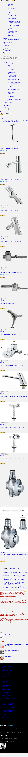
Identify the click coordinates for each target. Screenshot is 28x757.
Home (1, 117)
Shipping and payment (7, 42)
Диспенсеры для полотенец (9, 707)
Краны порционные (12, 31)
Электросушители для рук (21, 578)
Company (5, 38)
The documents (6, 45)
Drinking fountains (12, 17)
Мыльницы (10, 35)
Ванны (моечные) (12, 15)
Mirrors (9, 14)
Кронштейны (10, 588)
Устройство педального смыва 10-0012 (11, 272)
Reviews (20, 39)
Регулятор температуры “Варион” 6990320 (12, 365)
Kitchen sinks (11, 36)
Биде (9, 11)
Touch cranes (11, 32)
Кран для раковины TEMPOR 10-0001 (11, 179)
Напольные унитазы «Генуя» (9, 685)
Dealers (4, 44)
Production (16, 39)
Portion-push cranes (21, 586)
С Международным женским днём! (12, 650)
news (5, 107)
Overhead (24, 569)
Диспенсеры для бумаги (13, 25)
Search (13, 0)
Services (7, 41)
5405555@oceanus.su (9, 741)
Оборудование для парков (14, 21)
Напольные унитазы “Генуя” (16, 572)
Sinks (9, 5)
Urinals (9, 7)
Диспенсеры (10, 27)
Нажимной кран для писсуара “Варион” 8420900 (14, 458)
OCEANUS (8, 752)
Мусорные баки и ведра (13, 29)
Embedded (8, 571)
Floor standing (17, 569)
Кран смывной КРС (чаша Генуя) (9, 148)
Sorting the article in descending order (13, 121)
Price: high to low (14, 120)
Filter (25, 591)
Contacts (7, 48)
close (1, 55)
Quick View (2, 146)
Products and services (7, 666)
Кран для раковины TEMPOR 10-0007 (11, 241)
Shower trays (11, 10)
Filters (1, 118)
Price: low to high (6, 120)
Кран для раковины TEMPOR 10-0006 (11, 210)
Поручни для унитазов (20, 582)
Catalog (4, 2)
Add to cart (2, 215)
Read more (2, 153)
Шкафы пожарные (12, 18)
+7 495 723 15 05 (13, 725)
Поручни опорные (9, 582)
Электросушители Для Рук (14, 22)
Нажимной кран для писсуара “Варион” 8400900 (14, 427)
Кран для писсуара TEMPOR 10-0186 (10, 334)
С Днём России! (8, 634)
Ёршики (4, 714)
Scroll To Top (3, 754)
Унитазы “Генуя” (11, 8)
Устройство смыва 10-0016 (8, 303)
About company (10, 39)
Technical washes (11, 12)
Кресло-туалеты (18, 583)
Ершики (9, 34)
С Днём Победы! (8, 640)
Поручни (10, 28)
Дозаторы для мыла (12, 24)
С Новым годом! (8, 656)
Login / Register (6, 50)
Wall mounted (8, 569)
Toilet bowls (10, 4)
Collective (15, 571)
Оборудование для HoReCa (14, 19)
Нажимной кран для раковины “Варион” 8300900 (14, 396)
